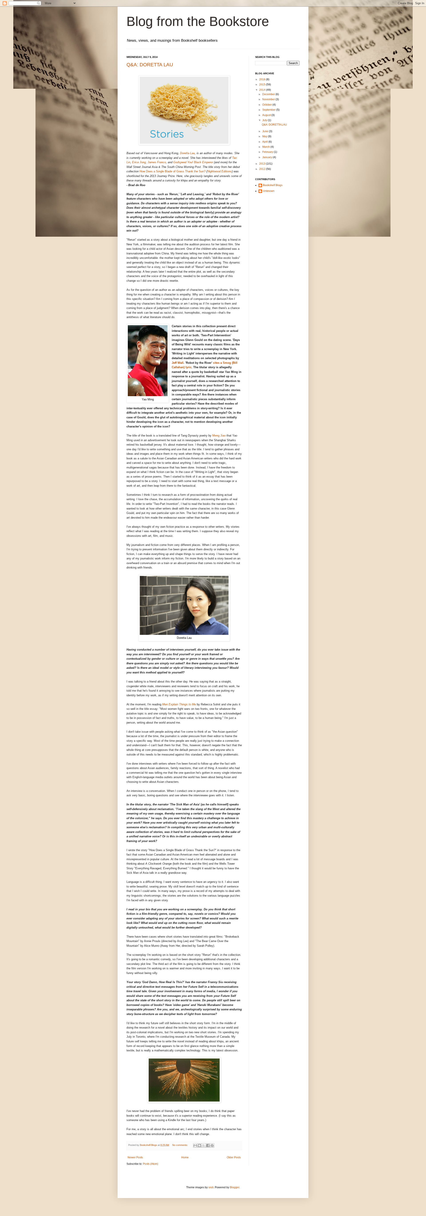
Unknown (268, 191)
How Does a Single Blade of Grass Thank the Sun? (172, 171)
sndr (210, 1187)
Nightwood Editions (219, 171)
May (265, 136)
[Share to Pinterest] (212, 1145)
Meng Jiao (219, 435)
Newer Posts (135, 1157)
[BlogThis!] (199, 1145)
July (265, 120)
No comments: (180, 1145)
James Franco (157, 162)
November (269, 99)
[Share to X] (203, 1145)
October (267, 104)
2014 (262, 89)
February (268, 151)
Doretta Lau (187, 153)
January (267, 157)
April (265, 141)
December (269, 94)
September (269, 109)
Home (185, 1157)
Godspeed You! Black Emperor (193, 162)
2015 (262, 84)
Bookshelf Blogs (272, 185)
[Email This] (195, 1145)
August (266, 115)
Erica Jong (139, 162)
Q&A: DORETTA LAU (149, 64)
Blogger (234, 1187)
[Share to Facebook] (208, 1145)
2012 (262, 169)
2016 (262, 79)
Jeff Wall (177, 362)
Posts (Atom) (150, 1163)
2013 (262, 163)
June (265, 131)
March (266, 146)
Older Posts (234, 1157)
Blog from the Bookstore (197, 21)
